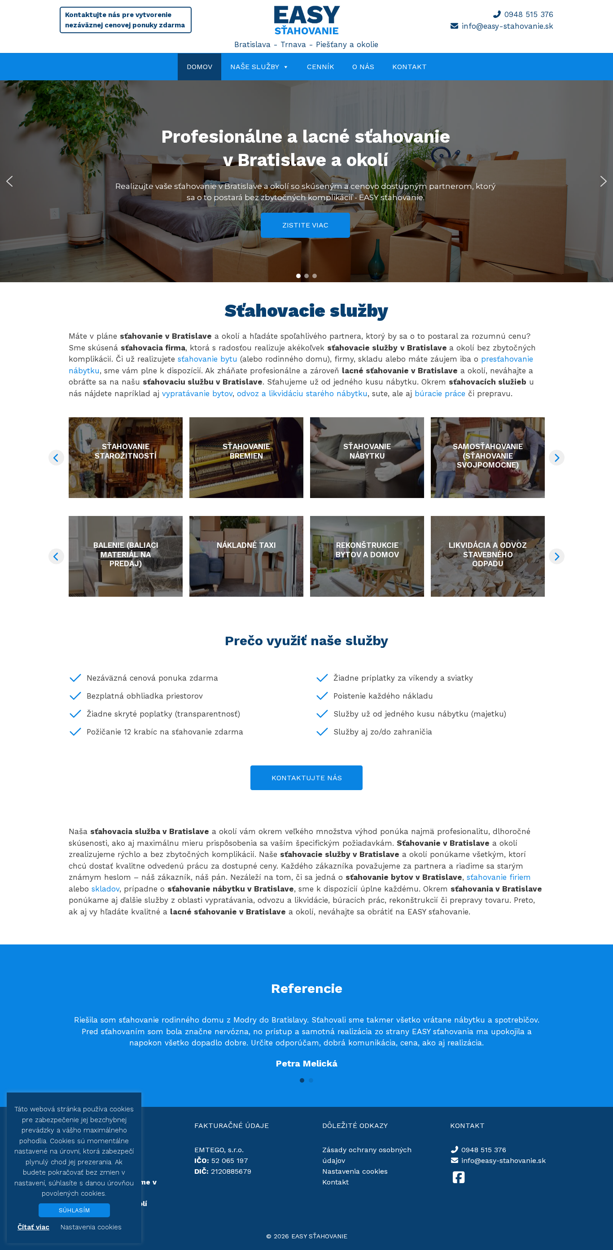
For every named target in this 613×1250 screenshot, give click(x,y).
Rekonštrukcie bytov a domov (367, 550)
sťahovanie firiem (499, 877)
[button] (9, 181)
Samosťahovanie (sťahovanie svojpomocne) (488, 455)
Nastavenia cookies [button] (355, 1171)
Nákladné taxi (246, 545)
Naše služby (254, 66)
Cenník (320, 66)
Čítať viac (33, 1227)
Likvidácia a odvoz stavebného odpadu (488, 554)
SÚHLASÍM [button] (74, 1210)
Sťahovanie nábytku (367, 451)
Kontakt (409, 66)
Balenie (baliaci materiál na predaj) (125, 554)
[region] (306, 181)
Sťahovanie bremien (246, 451)
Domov (199, 66)
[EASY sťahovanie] (306, 33)
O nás (363, 66)
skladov (105, 888)
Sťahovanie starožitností (126, 451)
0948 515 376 (528, 14)
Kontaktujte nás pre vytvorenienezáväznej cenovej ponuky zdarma (125, 20)
